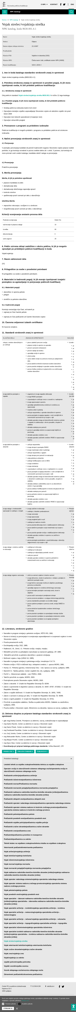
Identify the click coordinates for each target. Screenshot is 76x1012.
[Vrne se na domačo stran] (15, 4)
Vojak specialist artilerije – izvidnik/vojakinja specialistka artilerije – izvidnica (34, 908)
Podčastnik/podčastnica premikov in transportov (23, 835)
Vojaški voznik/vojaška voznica (16, 966)
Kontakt (53, 4)
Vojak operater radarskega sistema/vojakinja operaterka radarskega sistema (33, 879)
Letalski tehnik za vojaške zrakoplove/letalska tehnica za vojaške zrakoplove (34, 764)
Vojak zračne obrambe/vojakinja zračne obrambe (23, 949)
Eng (72, 4)
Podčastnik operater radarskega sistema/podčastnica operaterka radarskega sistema (37, 803)
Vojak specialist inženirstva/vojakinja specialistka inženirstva (28, 927)
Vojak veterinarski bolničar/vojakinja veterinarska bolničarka (27, 945)
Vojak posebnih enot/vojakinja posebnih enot (21, 894)
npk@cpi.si (50, 986)
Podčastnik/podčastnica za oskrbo (17, 839)
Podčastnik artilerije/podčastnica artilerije (20, 776)
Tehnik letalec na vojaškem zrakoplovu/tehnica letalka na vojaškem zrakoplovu (35, 843)
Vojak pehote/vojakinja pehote (15, 890)
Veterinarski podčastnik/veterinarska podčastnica (23, 847)
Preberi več (25, 1000)
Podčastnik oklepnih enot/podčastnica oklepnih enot (24, 799)
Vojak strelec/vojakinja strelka (15, 941)
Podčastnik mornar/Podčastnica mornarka (20, 784)
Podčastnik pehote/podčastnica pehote (19, 814)
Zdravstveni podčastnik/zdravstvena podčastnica (23, 974)
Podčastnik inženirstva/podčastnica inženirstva (22, 780)
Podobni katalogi (11, 759)
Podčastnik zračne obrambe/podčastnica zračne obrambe (26, 827)
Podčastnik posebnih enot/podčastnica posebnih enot (25, 818)
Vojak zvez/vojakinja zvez (14, 954)
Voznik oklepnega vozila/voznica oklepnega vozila (23, 970)
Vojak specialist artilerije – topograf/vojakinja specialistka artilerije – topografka (35, 923)
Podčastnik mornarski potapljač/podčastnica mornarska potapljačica (31, 788)
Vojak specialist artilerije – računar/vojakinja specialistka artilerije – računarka (34, 919)
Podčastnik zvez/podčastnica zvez (17, 831)
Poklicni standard (24, 751)
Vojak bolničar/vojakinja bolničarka (17, 856)
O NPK (43, 4)
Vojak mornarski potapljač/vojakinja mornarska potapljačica (27, 868)
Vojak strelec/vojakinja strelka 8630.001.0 (35, 95)
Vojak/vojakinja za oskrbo (14, 958)
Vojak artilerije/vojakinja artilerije (17, 852)
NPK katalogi (14, 20)
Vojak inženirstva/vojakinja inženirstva (19, 860)
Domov (4, 20)
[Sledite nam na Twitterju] (64, 4)
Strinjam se (7, 1008)
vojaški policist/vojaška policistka (17, 962)
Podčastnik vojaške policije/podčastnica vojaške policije (26, 822)
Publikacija (41, 751)
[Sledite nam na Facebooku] (60, 4)
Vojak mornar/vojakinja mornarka (17, 864)
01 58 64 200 (36, 986)
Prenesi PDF (7, 751)
